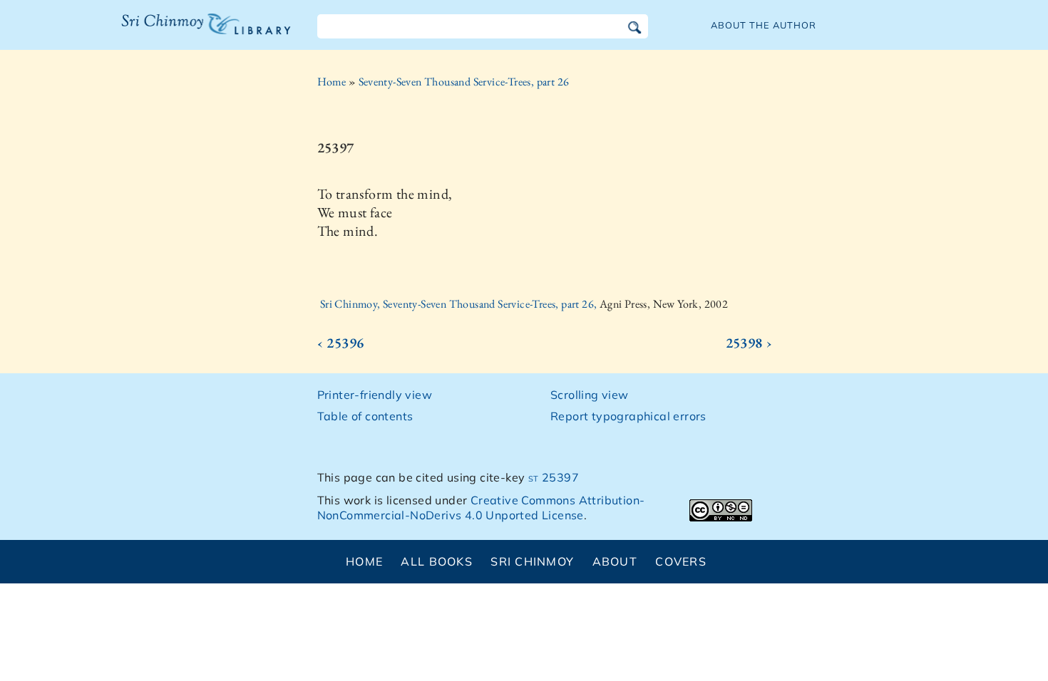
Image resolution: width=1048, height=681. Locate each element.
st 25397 (553, 477)
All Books (437, 561)
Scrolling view (589, 395)
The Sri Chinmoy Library (176, 33)
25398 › (749, 342)
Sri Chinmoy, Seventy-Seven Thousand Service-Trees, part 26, (460, 303)
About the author (763, 25)
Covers (681, 561)
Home (331, 81)
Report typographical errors (628, 416)
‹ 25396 (340, 342)
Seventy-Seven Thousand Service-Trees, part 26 (464, 81)
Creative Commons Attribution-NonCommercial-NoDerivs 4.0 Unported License (481, 507)
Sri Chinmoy (532, 561)
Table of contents (365, 416)
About (614, 561)
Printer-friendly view (374, 395)
